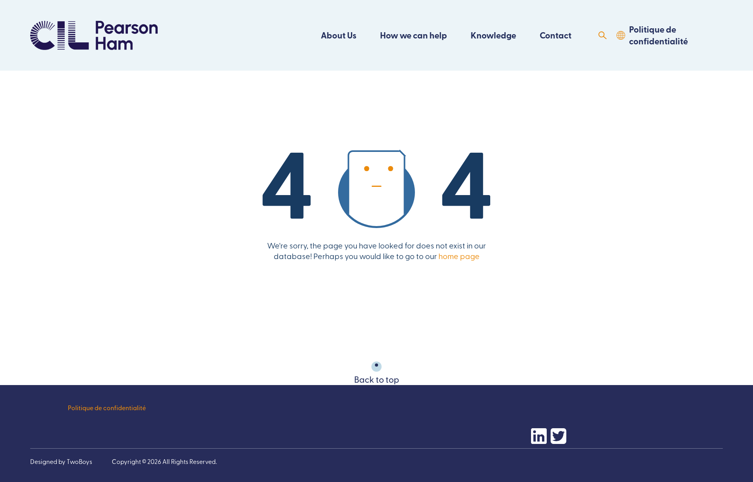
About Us (338, 35)
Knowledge (493, 35)
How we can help (413, 35)
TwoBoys (79, 461)
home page (459, 255)
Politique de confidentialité (658, 35)
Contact (555, 35)
